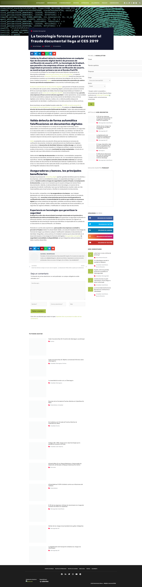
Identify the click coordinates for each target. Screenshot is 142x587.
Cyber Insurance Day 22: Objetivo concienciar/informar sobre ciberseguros (66, 360)
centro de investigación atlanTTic (52, 93)
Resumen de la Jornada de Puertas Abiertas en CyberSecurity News (66, 402)
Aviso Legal (82, 568)
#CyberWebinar (54, 405)
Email (97, 257)
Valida (49, 80)
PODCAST (104, 3)
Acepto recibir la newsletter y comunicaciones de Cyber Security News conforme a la (99, 93)
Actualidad (40, 3)
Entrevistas (85, 3)
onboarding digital (51, 177)
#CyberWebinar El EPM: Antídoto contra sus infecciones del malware (65, 485)
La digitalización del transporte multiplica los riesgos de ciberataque (64, 547)
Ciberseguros (114, 3)
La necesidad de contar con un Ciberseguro (60, 380)
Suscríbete (94, 568)
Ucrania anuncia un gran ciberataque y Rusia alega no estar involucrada (102, 280)
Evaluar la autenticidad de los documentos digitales (46, 87)
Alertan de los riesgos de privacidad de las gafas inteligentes (65, 526)
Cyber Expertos (59, 446)
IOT (58, 528)
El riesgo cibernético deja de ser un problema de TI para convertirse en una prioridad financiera (103, 146)
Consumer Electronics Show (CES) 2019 (56, 76)
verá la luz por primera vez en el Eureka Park (59, 74)
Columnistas (95, 3)
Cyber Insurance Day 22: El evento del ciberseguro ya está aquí (66, 339)
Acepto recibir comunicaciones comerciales (97, 98)
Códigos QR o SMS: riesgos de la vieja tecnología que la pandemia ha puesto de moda (64, 443)
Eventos (52, 341)
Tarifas (88, 568)
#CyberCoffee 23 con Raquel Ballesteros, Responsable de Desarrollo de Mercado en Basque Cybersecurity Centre (64, 464)
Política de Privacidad (102, 95)
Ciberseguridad (41, 31)
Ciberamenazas (52, 3)
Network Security (103, 257)
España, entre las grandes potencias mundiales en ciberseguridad (101, 271)
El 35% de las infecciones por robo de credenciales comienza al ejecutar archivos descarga (103, 156)
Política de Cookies (73, 568)
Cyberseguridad (64, 3)
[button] (140, 3)
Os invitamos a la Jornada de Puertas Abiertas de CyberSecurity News (62, 422)
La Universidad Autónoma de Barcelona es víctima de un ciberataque (102, 289)
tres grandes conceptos (72, 236)
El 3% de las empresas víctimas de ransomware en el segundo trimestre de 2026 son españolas (66, 505)
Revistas (76, 3)
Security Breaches (100, 267)
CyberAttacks (61, 509)
